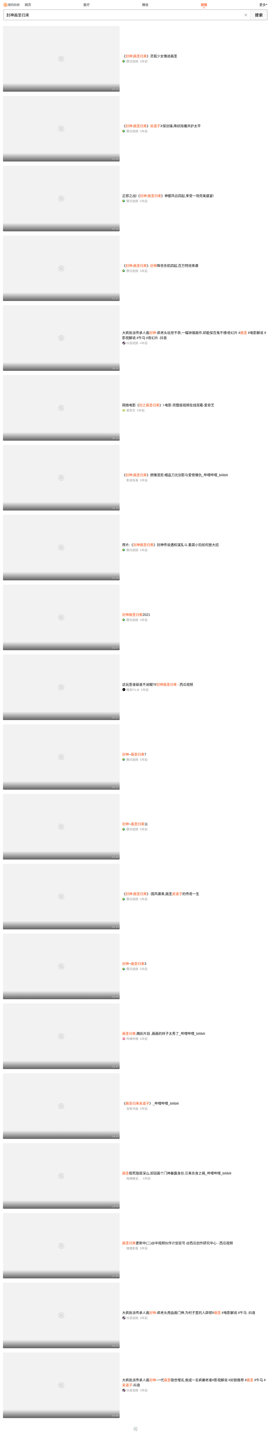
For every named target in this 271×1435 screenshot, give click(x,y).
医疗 (86, 5)
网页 (28, 5)
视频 (204, 5)
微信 (145, 5)
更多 (262, 5)
